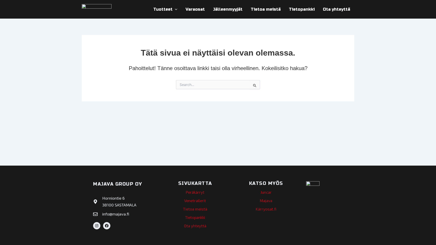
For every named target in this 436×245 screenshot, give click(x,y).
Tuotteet (163, 9)
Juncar (266, 192)
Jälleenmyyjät (228, 9)
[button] (175, 9)
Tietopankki (302, 9)
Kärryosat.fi (266, 209)
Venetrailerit (195, 200)
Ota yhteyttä (336, 9)
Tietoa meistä (266, 9)
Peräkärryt (195, 192)
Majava (266, 200)
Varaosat (195, 9)
